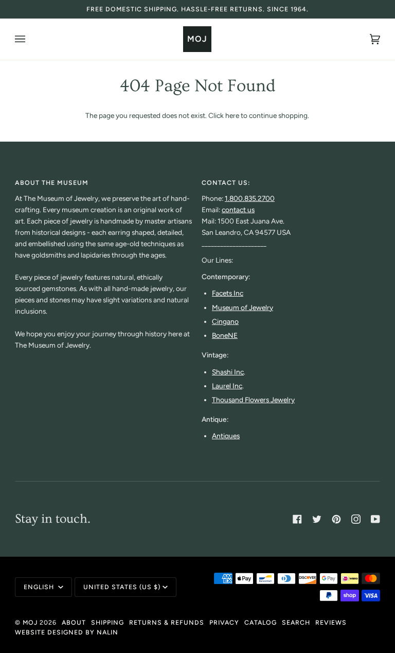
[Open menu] (30, 39)
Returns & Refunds (166, 622)
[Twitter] (316, 519)
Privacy (224, 622)
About (74, 622)
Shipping (107, 622)
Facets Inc (227, 293)
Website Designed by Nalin (66, 632)
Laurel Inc (227, 386)
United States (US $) (121, 587)
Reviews (331, 622)
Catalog (260, 622)
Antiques (226, 436)
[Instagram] (356, 519)
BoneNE (225, 335)
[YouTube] (375, 519)
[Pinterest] (336, 519)
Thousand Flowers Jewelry (253, 400)
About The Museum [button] (51, 182)
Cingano (225, 321)
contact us (238, 209)
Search (296, 622)
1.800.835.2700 (250, 198)
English (40, 587)
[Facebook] (297, 519)
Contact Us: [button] (226, 182)
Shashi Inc (228, 372)
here (232, 115)
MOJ (30, 622)
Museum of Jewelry (242, 307)
